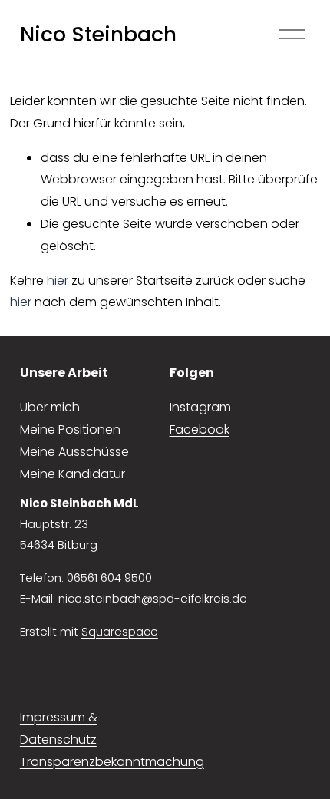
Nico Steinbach (98, 34)
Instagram (200, 407)
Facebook (199, 429)
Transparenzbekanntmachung (112, 762)
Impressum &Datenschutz (58, 728)
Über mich (50, 407)
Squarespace (119, 631)
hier (57, 280)
